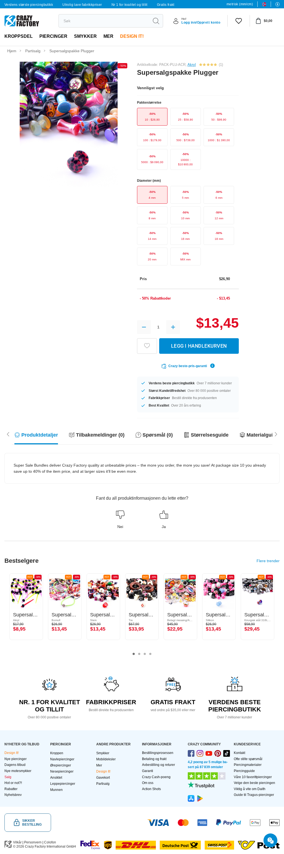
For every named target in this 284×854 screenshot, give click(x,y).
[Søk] (156, 20)
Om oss (147, 783)
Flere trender (268, 561)
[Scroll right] (8, 434)
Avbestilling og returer (158, 765)
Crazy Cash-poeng (156, 777)
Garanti (147, 771)
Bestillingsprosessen (157, 753)
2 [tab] (139, 654)
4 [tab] (150, 654)
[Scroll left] (276, 434)
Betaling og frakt (154, 759)
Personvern (33, 842)
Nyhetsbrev (13, 795)
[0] (238, 21)
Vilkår (17, 842)
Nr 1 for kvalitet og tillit (129, 5)
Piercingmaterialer (248, 765)
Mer (108, 36)
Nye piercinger (15, 759)
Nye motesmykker (17, 771)
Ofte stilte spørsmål (248, 759)
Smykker (85, 36)
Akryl (191, 65)
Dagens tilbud (15, 765)
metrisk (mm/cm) (240, 4)
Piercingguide (244, 771)
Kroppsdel (18, 36)
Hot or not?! (13, 783)
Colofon (50, 842)
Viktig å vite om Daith (249, 789)
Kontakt (239, 753)
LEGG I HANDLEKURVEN (199, 346)
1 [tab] (133, 654)
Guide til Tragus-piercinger (254, 795)
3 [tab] (145, 654)
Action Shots (151, 789)
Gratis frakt (165, 5)
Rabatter (10, 789)
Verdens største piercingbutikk (28, 5)
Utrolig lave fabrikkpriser (82, 5)
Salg (7, 777)
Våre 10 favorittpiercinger (253, 777)
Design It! (132, 36)
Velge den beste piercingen (254, 783)
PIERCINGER (53, 36)
